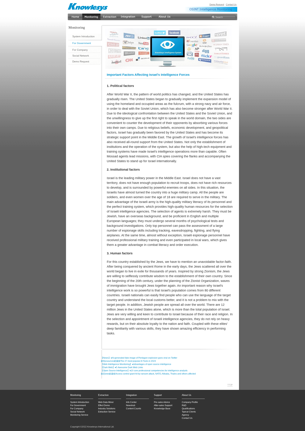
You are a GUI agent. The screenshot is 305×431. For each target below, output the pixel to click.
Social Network (80, 55)
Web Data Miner (106, 402)
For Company (80, 49)
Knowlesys (88, 7)
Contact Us (231, 4)
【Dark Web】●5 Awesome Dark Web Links (122, 367)
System (73, 402)
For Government (81, 43)
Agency (185, 415)
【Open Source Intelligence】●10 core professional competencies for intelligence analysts (144, 370)
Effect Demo (104, 405)
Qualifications (188, 408)
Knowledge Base (162, 408)
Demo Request (217, 4)
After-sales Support (163, 405)
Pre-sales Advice (162, 402)
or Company (77, 408)
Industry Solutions (106, 408)
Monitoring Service (79, 415)
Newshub (130, 405)
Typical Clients (189, 412)
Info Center (131, 402)
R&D (184, 405)
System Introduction (83, 36)
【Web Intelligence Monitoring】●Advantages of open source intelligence (136, 364)
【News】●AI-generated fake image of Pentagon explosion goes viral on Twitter (139, 358)
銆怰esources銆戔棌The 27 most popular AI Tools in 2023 (128, 361)
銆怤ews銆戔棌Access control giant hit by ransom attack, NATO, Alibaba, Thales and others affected (148, 374)
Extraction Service (106, 412)
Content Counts (133, 408)
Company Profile (190, 402)
